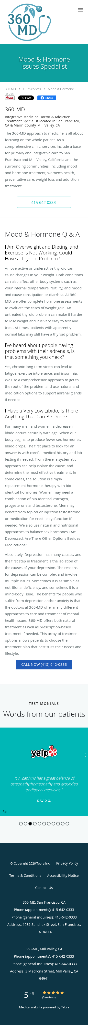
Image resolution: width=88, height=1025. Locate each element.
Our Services (32, 89)
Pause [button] (4, 812)
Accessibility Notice (63, 875)
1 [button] (21, 823)
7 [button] (48, 823)
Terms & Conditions (25, 875)
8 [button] (53, 823)
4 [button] (34, 823)
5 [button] (39, 823)
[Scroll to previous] (3, 754)
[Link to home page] (36, 22)
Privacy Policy (67, 863)
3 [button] (30, 823)
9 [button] (58, 823)
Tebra (65, 1007)
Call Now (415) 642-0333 (44, 664)
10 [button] (62, 823)
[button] (80, 9)
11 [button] (67, 823)
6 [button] (44, 823)
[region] (44, 772)
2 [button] (25, 823)
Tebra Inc (43, 863)
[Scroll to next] (84, 754)
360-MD (10, 89)
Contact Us (44, 887)
